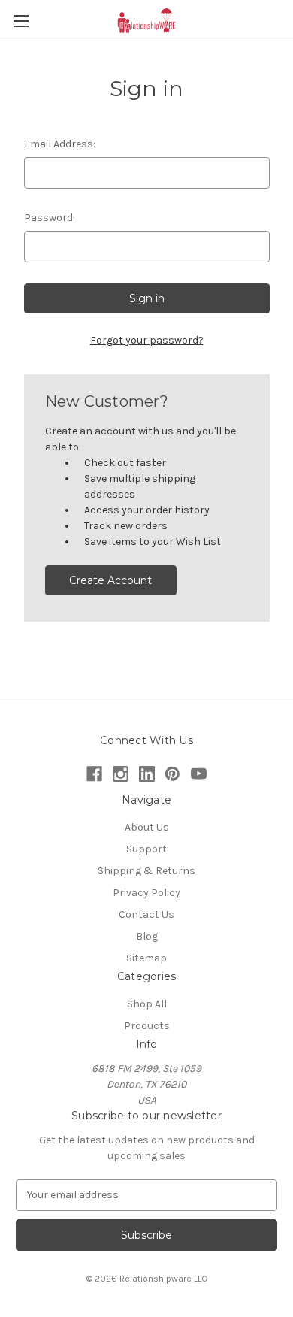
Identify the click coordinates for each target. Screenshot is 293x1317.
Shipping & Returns (146, 870)
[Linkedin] (147, 774)
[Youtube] (199, 774)
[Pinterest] (172, 774)
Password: (49, 217)
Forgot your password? (147, 340)
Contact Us (146, 914)
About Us (147, 827)
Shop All (147, 1004)
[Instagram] (120, 774)
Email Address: (59, 144)
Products (147, 1025)
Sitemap (146, 958)
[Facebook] (94, 774)
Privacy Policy (146, 892)
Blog (147, 936)
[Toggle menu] (20, 20)
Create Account (110, 580)
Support (146, 849)
